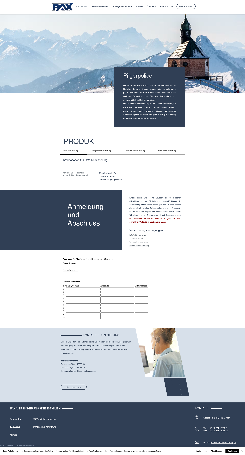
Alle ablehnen (216, 451)
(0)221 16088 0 (220, 428)
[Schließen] (241, 451)
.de (94, 371)
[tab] (73, 151)
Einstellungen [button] (201, 451)
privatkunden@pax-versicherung (79, 371)
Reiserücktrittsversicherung (139, 246)
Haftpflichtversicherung (137, 235)
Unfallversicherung (136, 238)
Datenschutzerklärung (152, 451)
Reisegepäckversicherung (138, 242)
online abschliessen (149, 205)
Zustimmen (232, 451)
